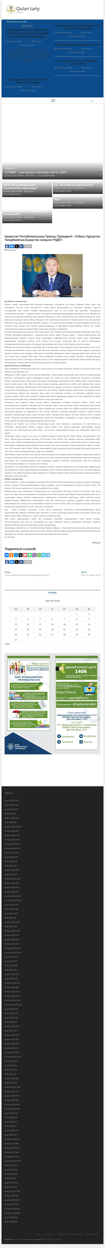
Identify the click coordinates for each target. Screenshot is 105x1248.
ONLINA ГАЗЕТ (62, 1234)
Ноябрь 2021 (10, 1048)
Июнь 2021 (9, 1070)
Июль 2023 (9, 961)
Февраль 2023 (10, 983)
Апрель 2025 (10, 870)
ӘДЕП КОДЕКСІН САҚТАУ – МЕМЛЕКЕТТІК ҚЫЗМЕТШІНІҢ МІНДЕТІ (28, 81)
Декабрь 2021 (10, 1044)
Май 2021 (9, 1074)
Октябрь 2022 (10, 1000)
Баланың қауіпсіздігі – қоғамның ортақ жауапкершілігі (77, 62)
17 (16, 629)
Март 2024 (9, 926)
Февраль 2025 (10, 879)
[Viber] (34, 555)
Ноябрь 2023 (10, 944)
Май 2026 (9, 813)
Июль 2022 (9, 1013)
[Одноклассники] (11, 555)
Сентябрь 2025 (11, 848)
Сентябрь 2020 (11, 1109)
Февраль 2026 (10, 826)
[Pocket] (25, 555)
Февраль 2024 (10, 931)
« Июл (7, 644)
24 (16, 634)
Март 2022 (9, 1031)
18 (28, 629)
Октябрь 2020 (10, 1104)
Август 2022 (9, 1009)
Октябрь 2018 (10, 1209)
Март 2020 (9, 1135)
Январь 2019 (10, 1195)
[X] (20, 555)
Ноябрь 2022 (10, 996)
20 (52, 629)
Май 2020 (9, 1126)
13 (52, 624)
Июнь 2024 (9, 913)
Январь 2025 (10, 883)
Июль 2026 (9, 805)
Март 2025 (9, 874)
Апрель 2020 (10, 1130)
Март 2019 (9, 1187)
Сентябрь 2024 (11, 900)
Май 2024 (9, 918)
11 (28, 624)
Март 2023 (9, 978)
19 (40, 629)
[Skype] (43, 555)
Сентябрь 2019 (11, 1161)
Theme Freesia (29, 1239)
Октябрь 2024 (10, 896)
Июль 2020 (9, 1117)
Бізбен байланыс (77, 1234)
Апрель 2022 (10, 1026)
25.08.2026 (37, 41)
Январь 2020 (10, 1143)
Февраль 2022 (10, 1035)
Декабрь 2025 (10, 835)
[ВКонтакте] (7, 555)
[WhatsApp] (39, 555)
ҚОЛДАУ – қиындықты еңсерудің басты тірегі (77, 44)
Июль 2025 (9, 857)
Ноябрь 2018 (10, 1204)
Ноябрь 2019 (10, 1152)
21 (64, 629)
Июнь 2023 (9, 965)
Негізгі (38, 1234)
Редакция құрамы (92, 1234)
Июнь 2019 (9, 1174)
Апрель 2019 (10, 1182)
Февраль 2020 (10, 1139)
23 (89, 629)
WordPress (39, 1239)
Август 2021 (9, 1061)
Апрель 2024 (10, 922)
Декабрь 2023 (10, 939)
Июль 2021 (9, 1065)
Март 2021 (9, 1083)
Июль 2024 (9, 909)
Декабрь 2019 (10, 1148)
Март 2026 (9, 822)
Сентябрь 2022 (11, 1004)
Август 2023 (9, 957)
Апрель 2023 (10, 974)
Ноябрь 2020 (10, 1100)
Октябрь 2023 (10, 948)
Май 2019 (9, 1178)
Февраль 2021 (10, 1087)
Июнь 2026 (9, 809)
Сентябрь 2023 (11, 952)
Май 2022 (9, 1022)
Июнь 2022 (9, 1018)
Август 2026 (9, 800)
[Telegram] (48, 555)
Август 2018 (9, 1217)
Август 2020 (9, 1113)
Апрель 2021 (10, 1078)
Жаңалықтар (27, 25)
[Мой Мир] (16, 555)
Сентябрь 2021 (11, 1057)
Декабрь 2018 (10, 1200)
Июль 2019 (9, 1169)
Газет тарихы (48, 1234)
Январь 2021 (10, 1091)
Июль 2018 (9, 1222)
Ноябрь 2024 (10, 892)
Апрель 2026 (10, 818)
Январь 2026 (10, 831)
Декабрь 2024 (10, 887)
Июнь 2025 (9, 861)
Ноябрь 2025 (10, 840)
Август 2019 (9, 1165)
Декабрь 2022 (10, 991)
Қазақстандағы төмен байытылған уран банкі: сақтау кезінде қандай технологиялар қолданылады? (27, 33)
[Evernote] (30, 555)
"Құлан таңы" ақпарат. (14, 41)
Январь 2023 (10, 987)
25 (28, 634)
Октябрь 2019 (10, 1156)
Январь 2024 (10, 935)
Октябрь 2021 (10, 1052)
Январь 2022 (10, 1039)
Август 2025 (9, 853)
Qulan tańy (28, 8)
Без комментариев (28, 45)
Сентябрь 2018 (11, 1213)
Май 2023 (9, 970)
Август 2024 (9, 905)
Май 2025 (9, 866)
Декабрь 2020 (10, 1096)
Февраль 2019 (10, 1191)
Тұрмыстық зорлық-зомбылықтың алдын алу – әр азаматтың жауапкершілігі (77, 27)
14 (64, 624)
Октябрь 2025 (10, 844)
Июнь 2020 (9, 1122)
